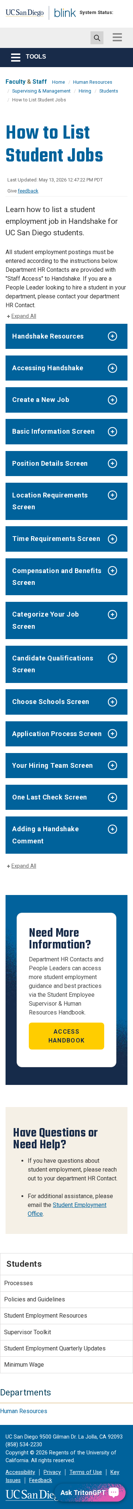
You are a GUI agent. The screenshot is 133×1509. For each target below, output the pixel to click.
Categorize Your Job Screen (45, 620)
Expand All (23, 316)
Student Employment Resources (45, 1315)
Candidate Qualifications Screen (52, 664)
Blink (58, 23)
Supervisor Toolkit (27, 1332)
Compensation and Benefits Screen (57, 576)
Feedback (40, 1480)
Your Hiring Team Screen (52, 765)
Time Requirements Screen (56, 538)
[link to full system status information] (121, 12)
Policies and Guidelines (34, 1299)
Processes (18, 1283)
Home (58, 82)
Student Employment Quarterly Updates (55, 1348)
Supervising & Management (41, 91)
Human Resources (92, 82)
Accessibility (20, 1472)
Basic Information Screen (53, 431)
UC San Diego (22, 15)
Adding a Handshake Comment (45, 834)
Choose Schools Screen (50, 701)
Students (108, 91)
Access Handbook (66, 1036)
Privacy (52, 1472)
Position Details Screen (50, 463)
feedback (28, 191)
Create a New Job (40, 399)
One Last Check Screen (49, 797)
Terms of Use (85, 1472)
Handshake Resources (48, 336)
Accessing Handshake (47, 368)
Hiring (85, 91)
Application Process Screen (57, 734)
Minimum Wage (24, 1364)
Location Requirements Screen (50, 501)
